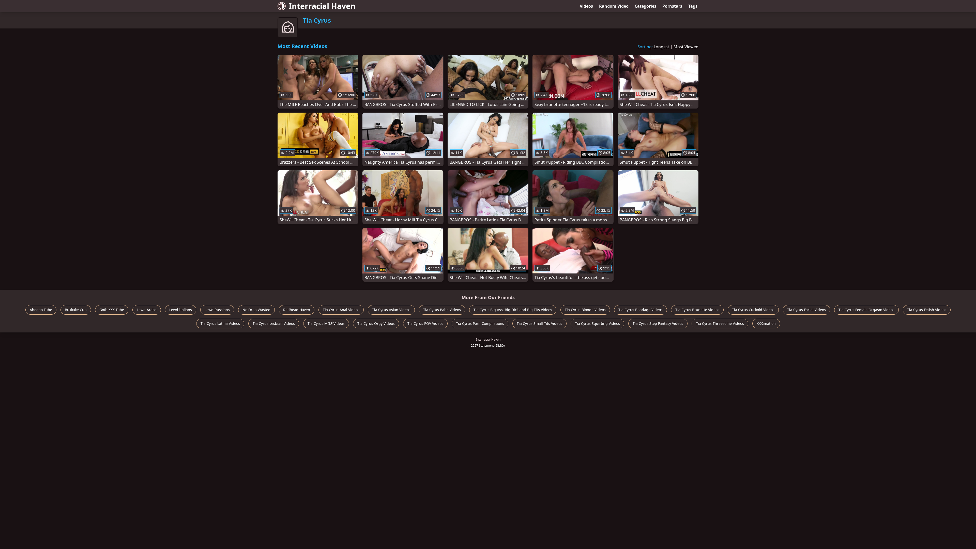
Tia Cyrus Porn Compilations (480, 323)
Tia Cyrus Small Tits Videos (539, 323)
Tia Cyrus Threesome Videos (720, 323)
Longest (661, 47)
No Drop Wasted (256, 309)
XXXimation (766, 323)
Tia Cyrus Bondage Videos (640, 309)
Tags (692, 6)
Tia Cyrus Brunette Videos (697, 309)
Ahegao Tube (41, 309)
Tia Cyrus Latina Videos (220, 323)
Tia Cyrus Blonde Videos (585, 309)
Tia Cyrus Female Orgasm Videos (866, 309)
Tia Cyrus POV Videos (425, 323)
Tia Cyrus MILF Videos (326, 323)
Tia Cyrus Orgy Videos (376, 323)
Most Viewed (686, 47)
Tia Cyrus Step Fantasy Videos (658, 323)
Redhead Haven (296, 309)
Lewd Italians (180, 309)
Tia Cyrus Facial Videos (806, 309)
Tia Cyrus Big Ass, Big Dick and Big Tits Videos (513, 309)
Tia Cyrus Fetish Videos (926, 309)
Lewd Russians (217, 309)
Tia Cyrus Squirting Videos (597, 323)
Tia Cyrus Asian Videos (391, 309)
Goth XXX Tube (111, 309)
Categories (645, 6)
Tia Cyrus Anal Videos (341, 309)
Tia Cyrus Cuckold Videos (753, 309)
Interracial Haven (322, 6)
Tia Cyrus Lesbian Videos (274, 323)
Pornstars (672, 6)
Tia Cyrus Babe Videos (442, 309)
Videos (586, 6)
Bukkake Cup (76, 309)
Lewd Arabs (147, 309)
